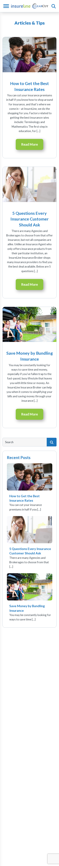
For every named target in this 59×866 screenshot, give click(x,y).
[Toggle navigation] (7, 6)
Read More (29, 144)
